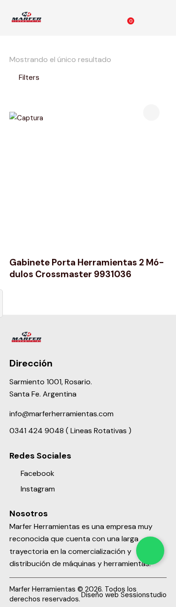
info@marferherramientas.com (61, 414)
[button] (163, 18)
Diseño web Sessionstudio (124, 594)
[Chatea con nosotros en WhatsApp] (150, 551)
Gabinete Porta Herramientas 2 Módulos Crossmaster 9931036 (86, 268)
